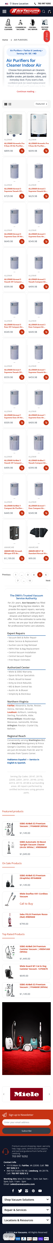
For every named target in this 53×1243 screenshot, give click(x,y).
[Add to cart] (21, 150)
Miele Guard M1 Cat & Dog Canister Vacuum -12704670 (34, 967)
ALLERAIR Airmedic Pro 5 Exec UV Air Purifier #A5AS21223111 (14, 144)
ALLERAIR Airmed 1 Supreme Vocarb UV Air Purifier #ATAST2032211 (13, 371)
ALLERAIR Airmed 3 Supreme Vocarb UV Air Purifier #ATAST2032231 (13, 190)
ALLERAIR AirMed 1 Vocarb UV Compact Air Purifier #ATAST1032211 (14, 461)
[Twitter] (19, 1190)
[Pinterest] (33, 1190)
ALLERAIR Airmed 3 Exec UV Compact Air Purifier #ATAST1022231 (13, 326)
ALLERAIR (8, 139)
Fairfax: (11, 705)
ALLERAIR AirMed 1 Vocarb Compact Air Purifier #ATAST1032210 (37, 461)
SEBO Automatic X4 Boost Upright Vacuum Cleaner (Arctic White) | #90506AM (33, 845)
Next (48, 580)
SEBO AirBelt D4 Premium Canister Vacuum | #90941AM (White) (35, 949)
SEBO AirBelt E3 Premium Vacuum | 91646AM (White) (34, 825)
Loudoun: (12, 712)
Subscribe (27, 1130)
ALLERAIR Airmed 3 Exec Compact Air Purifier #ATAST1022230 (37, 326)
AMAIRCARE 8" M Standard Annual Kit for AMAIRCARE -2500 (38, 552)
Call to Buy (26, 903)
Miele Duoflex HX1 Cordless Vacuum (34, 895)
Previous (6, 574)
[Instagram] (26, 1190)
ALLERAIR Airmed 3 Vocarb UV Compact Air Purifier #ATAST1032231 (14, 280)
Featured (40, 103)
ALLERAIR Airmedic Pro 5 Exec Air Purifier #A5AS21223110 (39, 144)
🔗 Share (46, 36)
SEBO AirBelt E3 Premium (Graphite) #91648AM (32, 876)
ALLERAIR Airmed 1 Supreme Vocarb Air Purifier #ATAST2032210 (37, 371)
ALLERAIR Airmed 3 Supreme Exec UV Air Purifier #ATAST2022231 (13, 235)
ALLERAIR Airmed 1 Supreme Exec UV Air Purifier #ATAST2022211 (13, 416)
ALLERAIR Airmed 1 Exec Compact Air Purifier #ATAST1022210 (37, 507)
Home (5, 39)
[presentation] (3, 1094)
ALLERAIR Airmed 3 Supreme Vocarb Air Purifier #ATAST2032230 (37, 190)
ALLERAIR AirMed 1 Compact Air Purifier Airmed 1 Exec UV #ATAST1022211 (13, 507)
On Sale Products (12, 863)
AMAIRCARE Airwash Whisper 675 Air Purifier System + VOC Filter (14, 552)
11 (30, 580)
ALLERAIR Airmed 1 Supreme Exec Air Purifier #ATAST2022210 (37, 416)
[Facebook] (13, 1190)
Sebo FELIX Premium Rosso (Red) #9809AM (34, 915)
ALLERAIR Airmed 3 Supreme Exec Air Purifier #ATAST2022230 (37, 235)
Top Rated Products (13, 934)
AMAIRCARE (9, 547)
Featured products (12, 811)
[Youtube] (40, 1190)
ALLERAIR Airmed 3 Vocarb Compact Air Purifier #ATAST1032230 (37, 280)
